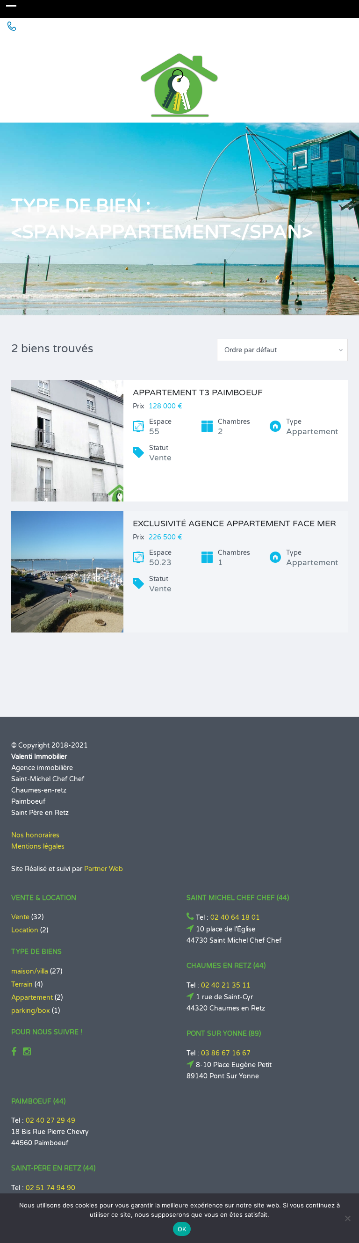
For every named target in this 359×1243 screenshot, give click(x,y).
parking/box (30, 1011)
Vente (20, 917)
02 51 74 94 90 (50, 1188)
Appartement (32, 998)
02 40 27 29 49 (50, 1121)
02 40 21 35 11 (226, 985)
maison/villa (29, 971)
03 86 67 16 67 (226, 1053)
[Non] (347, 1218)
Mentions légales (38, 846)
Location (24, 930)
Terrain (22, 985)
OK (182, 1229)
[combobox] (282, 350)
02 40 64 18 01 (235, 918)
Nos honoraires (35, 835)
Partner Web (103, 869)
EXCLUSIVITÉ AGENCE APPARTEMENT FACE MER (234, 523)
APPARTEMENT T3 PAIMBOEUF (198, 392)
